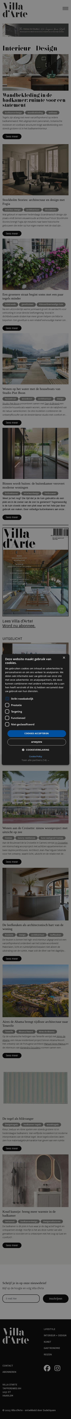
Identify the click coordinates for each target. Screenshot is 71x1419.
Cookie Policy (35, 756)
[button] (35, 760)
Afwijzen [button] (36, 742)
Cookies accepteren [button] (36, 733)
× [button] (64, 658)
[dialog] (35, 709)
